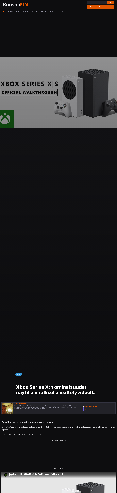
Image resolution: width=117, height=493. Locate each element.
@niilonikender (89, 408)
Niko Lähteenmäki (20, 404)
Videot (51, 11)
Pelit (17, 11)
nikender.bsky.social (90, 406)
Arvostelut (25, 11)
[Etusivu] (20, 4)
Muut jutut (60, 11)
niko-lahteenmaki (89, 410)
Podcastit (43, 11)
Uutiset (34, 11)
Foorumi (10, 11)
